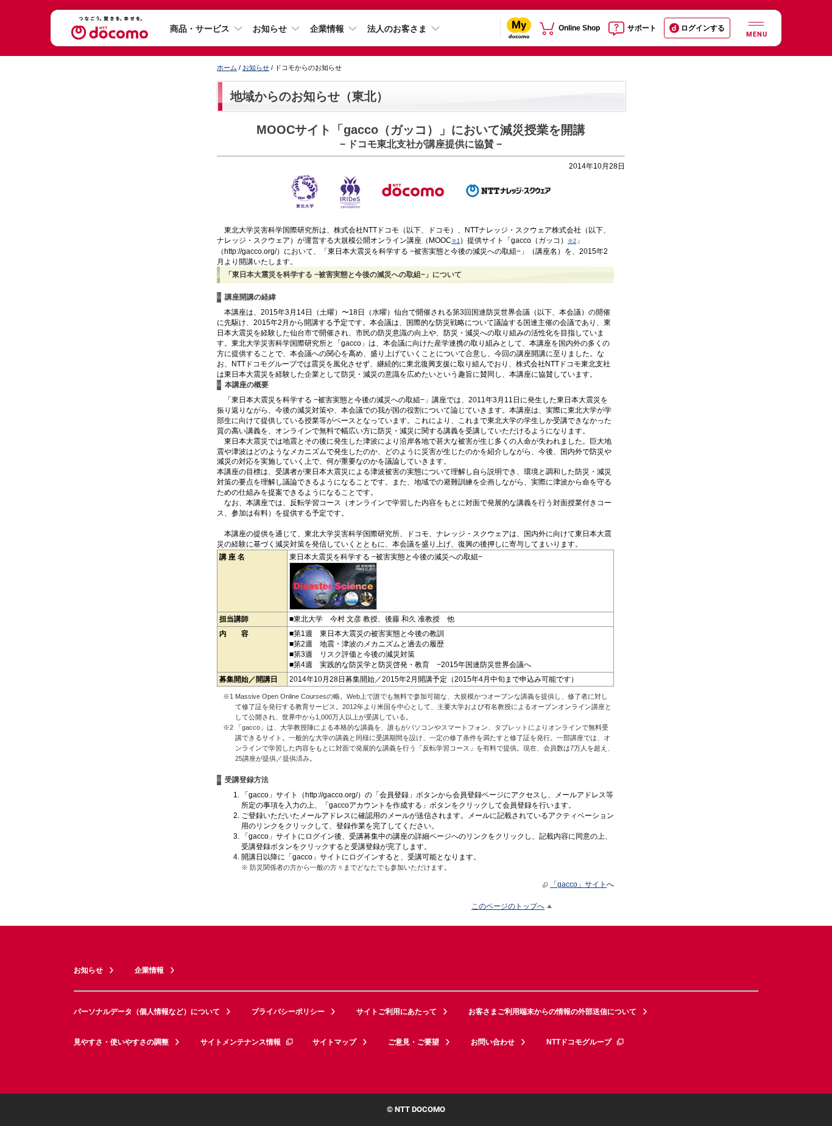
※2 (572, 241)
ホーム (227, 67)
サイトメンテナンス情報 (240, 1042)
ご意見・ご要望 (413, 1042)
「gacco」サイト (578, 884)
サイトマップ (334, 1042)
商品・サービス (200, 28)
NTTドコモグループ (579, 1042)
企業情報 (327, 28)
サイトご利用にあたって (396, 1011)
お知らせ (270, 28)
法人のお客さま (397, 28)
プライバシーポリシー (288, 1011)
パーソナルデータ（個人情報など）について (147, 1011)
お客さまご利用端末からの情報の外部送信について (552, 1011)
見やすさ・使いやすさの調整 (121, 1042)
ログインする (703, 28)
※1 (455, 241)
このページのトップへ (508, 906)
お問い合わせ (493, 1042)
